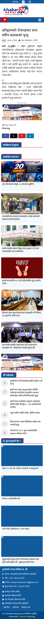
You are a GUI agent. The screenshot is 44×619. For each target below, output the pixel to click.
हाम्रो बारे (16, 607)
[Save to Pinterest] (22, 136)
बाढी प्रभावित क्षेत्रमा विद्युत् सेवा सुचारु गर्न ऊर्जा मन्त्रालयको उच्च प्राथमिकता (20, 250)
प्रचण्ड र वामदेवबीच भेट (11, 498)
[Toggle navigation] (40, 20)
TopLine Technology (27, 616)
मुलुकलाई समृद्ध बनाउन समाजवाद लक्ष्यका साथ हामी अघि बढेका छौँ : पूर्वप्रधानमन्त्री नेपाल (20, 561)
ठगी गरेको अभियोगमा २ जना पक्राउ (15, 529)
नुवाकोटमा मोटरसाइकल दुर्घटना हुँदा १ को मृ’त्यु (26, 382)
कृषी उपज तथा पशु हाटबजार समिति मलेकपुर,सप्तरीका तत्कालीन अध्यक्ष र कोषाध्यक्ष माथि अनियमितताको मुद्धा (24, 392)
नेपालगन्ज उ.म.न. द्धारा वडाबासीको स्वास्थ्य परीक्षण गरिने (23, 432)
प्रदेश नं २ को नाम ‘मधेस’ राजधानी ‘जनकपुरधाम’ (20, 468)
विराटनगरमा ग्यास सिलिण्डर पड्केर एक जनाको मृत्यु (25, 423)
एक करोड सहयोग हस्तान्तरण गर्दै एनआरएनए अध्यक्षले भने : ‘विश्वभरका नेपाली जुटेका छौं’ (19, 346)
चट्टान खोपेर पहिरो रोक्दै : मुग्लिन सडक (25, 413)
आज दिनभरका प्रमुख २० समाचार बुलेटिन (18, 184)
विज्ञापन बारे (26, 607)
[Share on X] (13, 136)
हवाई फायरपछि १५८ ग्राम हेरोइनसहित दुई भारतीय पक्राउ (21, 282)
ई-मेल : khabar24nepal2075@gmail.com (22, 582)
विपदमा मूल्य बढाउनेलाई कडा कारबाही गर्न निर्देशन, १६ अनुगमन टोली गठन (21, 314)
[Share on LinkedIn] (30, 136)
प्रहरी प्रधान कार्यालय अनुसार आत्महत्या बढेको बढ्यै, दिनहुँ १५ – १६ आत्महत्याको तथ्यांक (25, 404)
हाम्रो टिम (15, 1)
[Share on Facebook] (5, 136)
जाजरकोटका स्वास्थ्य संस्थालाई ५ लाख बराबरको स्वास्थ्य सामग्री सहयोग (21, 218)
